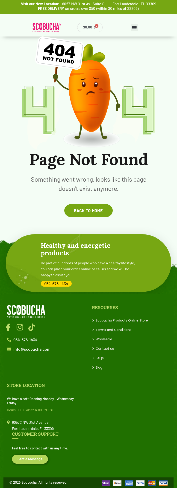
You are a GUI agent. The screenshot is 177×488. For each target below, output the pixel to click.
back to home (88, 210)
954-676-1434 (56, 283)
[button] (134, 27)
